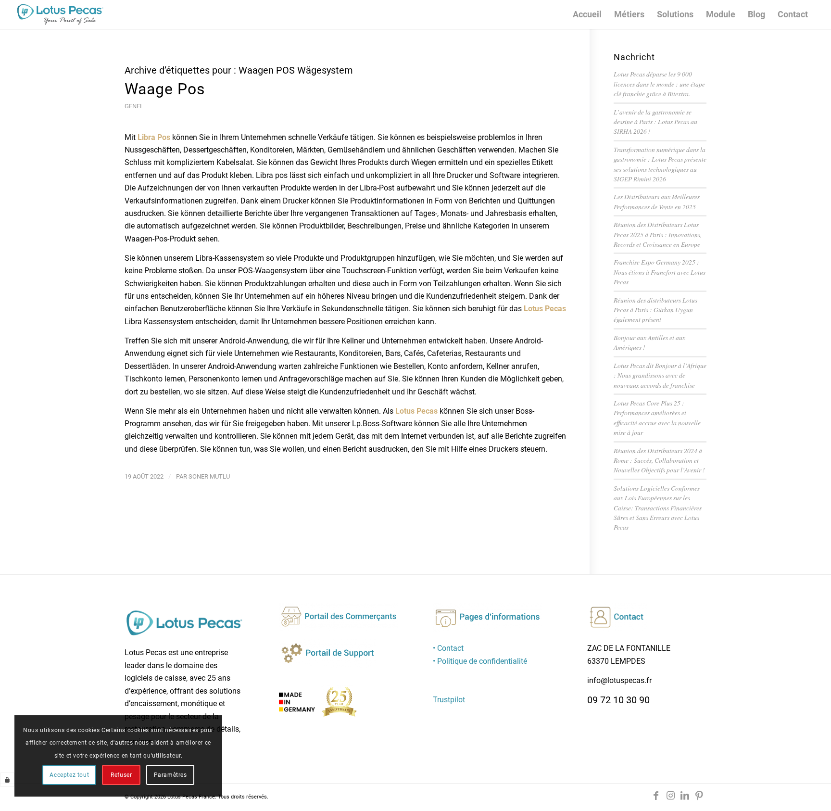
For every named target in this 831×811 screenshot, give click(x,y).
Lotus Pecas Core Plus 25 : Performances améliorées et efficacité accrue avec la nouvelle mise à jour (657, 417)
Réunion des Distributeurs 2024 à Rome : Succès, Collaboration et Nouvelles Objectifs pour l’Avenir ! (659, 460)
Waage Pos (165, 89)
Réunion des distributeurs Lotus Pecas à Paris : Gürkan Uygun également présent (655, 309)
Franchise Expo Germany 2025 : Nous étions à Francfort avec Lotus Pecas (659, 271)
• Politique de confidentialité (480, 661)
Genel (134, 106)
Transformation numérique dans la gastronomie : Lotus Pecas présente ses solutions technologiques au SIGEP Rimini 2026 (660, 164)
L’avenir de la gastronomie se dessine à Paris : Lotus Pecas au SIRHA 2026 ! (655, 121)
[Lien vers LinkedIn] (685, 795)
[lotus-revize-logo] (60, 14)
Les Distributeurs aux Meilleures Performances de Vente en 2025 (657, 201)
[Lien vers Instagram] (670, 795)
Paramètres (170, 775)
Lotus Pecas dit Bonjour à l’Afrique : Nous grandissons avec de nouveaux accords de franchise (660, 375)
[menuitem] (587, 14)
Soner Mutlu (209, 476)
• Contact (448, 648)
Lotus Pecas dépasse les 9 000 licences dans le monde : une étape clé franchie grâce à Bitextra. (659, 83)
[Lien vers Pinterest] (699, 795)
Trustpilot (449, 699)
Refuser (121, 775)
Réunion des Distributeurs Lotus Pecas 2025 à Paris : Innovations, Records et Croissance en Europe (658, 234)
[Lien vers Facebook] (656, 795)
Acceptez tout (69, 775)
